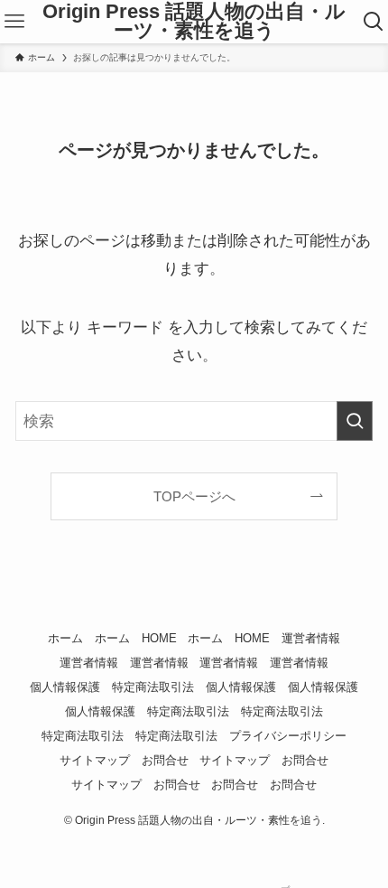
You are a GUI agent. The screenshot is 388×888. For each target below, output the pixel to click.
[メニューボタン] (14, 21)
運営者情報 (311, 638)
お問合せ (165, 760)
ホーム (65, 638)
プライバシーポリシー (287, 736)
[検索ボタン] (373, 21)
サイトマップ (95, 760)
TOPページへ (194, 496)
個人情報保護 (65, 687)
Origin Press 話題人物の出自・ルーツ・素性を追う (194, 22)
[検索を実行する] (355, 421)
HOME (159, 638)
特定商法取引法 (153, 687)
